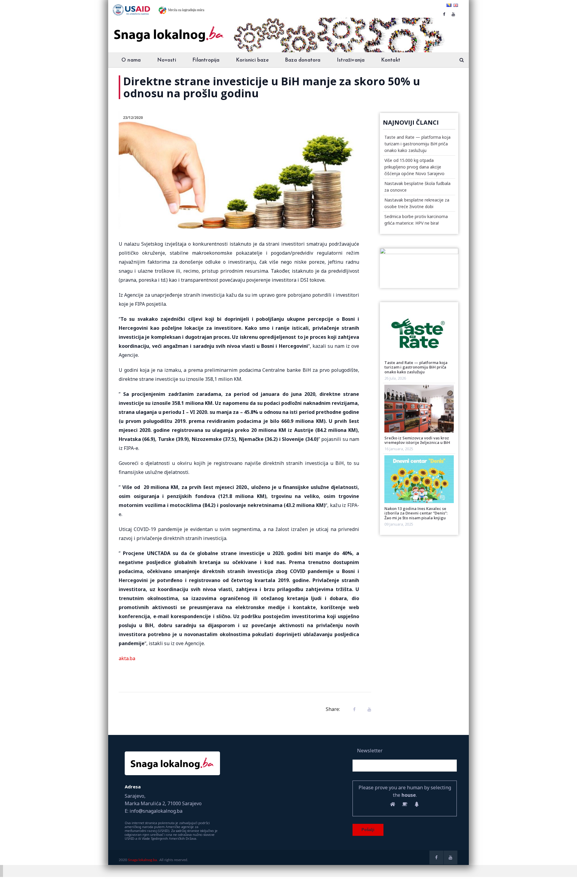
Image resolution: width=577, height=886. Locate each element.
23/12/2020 (133, 117)
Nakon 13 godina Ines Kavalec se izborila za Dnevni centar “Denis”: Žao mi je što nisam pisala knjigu (415, 513)
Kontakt (390, 60)
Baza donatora (303, 60)
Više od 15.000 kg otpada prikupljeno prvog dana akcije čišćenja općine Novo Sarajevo (414, 166)
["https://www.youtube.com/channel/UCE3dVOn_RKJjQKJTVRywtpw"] (453, 14)
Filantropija (205, 60)
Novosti (166, 60)
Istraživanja (351, 60)
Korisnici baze (252, 60)
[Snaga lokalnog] (168, 29)
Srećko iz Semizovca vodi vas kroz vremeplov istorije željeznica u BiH (417, 440)
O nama (131, 60)
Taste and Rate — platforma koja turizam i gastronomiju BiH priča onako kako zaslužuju (417, 143)
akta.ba (127, 658)
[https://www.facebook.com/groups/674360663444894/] (444, 14)
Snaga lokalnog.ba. (143, 860)
